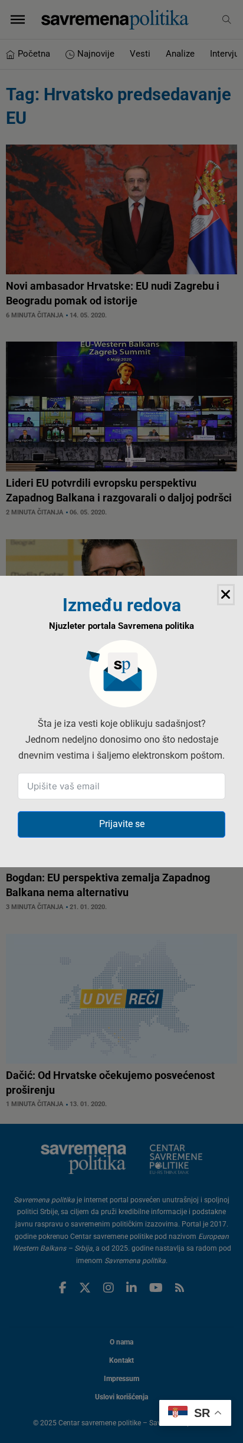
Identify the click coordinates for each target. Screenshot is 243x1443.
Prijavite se (122, 823)
